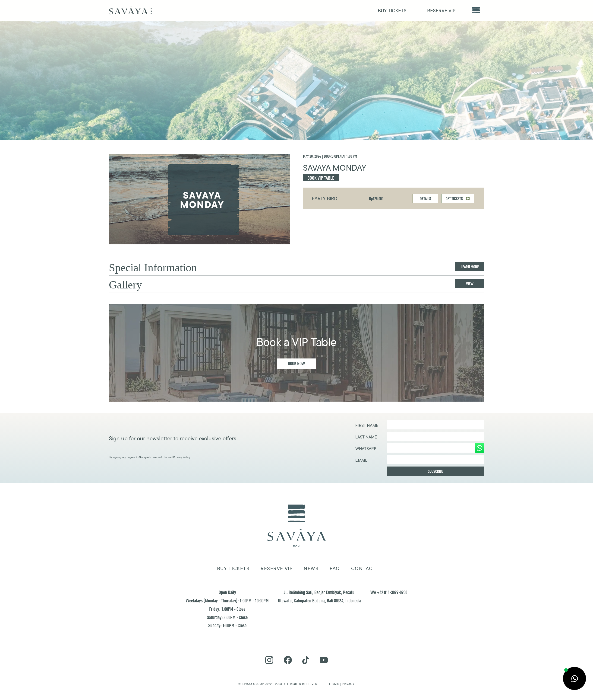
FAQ (335, 568)
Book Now (296, 363)
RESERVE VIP (441, 10)
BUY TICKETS (392, 10)
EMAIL (361, 460)
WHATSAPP (365, 449)
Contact (363, 568)
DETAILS (425, 198)
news (311, 568)
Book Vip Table (320, 178)
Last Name (366, 437)
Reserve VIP (277, 568)
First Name (367, 425)
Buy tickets (233, 568)
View (469, 283)
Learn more (470, 266)
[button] (476, 11)
